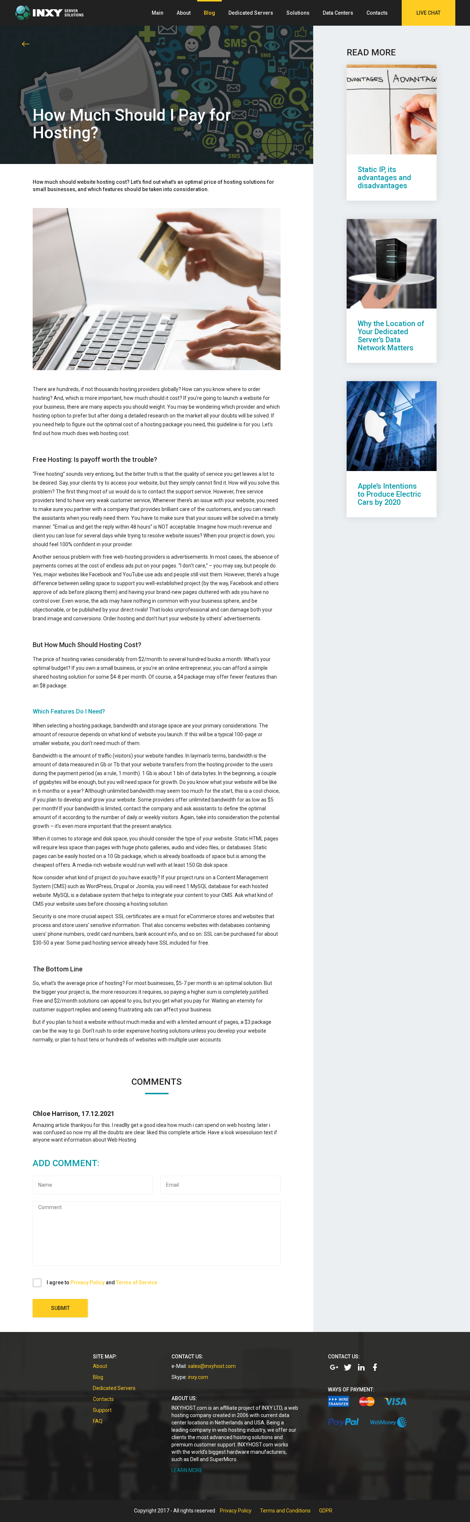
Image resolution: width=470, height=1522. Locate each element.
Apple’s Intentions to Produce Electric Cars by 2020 (389, 494)
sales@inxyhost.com (212, 1366)
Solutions (298, 13)
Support (102, 1410)
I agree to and (102, 1282)
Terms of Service (136, 1282)
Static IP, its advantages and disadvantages (384, 177)
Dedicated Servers (250, 13)
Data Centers (338, 13)
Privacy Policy (87, 1282)
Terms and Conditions (285, 1511)
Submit (60, 1308)
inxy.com (198, 1377)
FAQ (97, 1421)
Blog (209, 13)
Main (157, 13)
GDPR (325, 1511)
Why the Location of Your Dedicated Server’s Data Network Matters (391, 335)
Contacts (377, 13)
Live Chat (428, 13)
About (184, 13)
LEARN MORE (187, 1470)
